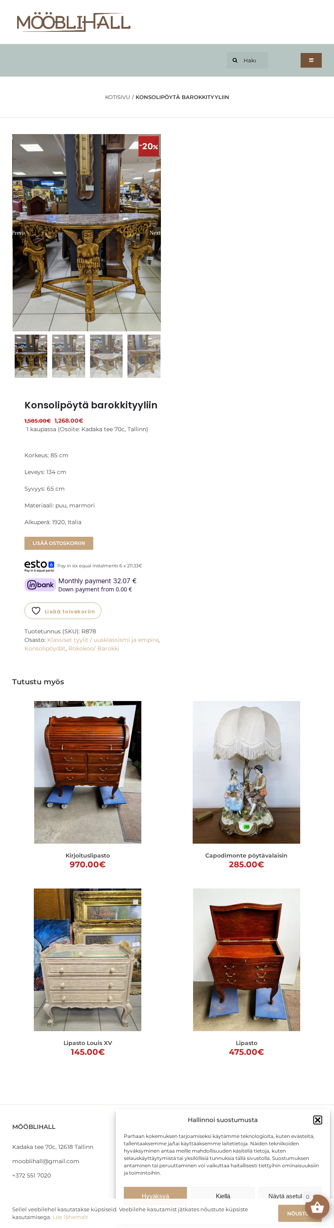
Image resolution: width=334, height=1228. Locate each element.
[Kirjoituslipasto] (87, 772)
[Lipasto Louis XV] (87, 959)
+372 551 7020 (31, 1175)
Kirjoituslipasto (88, 855)
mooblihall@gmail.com (45, 1161)
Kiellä (223, 1196)
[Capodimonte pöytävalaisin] (246, 772)
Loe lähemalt (70, 1217)
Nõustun (300, 1213)
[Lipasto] (246, 959)
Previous (18, 233)
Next (154, 233)
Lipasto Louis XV (88, 1043)
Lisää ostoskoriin (59, 543)
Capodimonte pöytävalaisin (246, 855)
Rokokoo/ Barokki (93, 648)
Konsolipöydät (45, 648)
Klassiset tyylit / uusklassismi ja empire (102, 640)
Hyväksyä (155, 1196)
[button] (318, 1120)
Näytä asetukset (290, 1196)
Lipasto (246, 1043)
